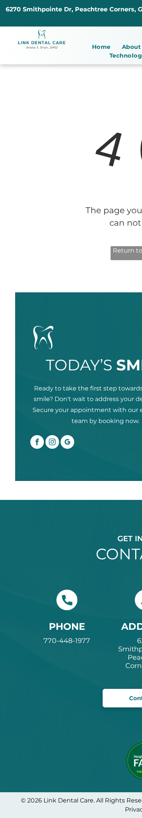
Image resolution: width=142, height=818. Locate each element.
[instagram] (52, 443)
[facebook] (37, 443)
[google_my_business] (67, 443)
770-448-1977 (67, 641)
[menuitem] (101, 47)
